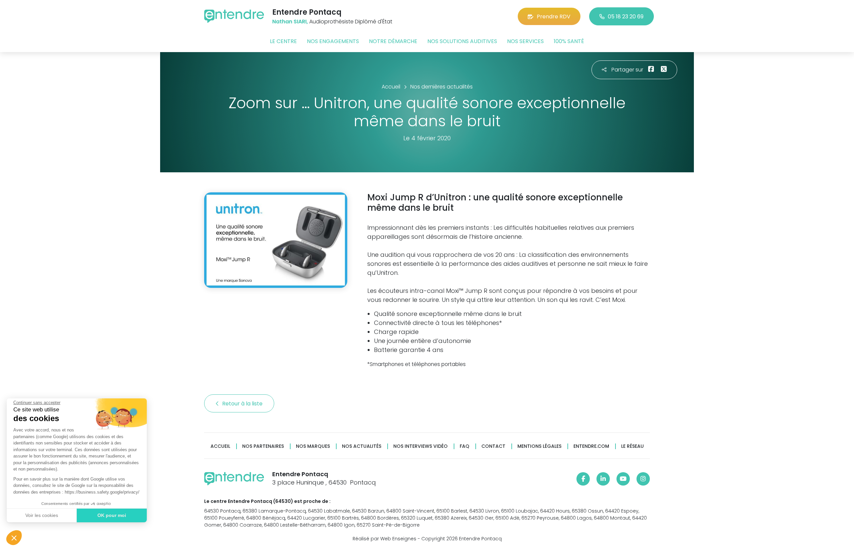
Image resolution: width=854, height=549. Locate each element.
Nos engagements (333, 41)
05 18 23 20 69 (626, 16)
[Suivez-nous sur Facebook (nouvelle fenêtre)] (583, 479)
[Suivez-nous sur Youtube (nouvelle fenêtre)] (623, 479)
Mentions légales (539, 446)
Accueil (220, 446)
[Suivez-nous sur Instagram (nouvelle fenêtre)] (643, 479)
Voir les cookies (41, 515)
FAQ (464, 446)
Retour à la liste (243, 403)
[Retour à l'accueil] (234, 16)
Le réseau (632, 446)
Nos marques (313, 446)
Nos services (525, 41)
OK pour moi (111, 515)
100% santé (569, 41)
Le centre (283, 41)
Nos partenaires (263, 446)
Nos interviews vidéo (420, 446)
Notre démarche (393, 41)
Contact (493, 446)
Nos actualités (361, 446)
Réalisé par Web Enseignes (384, 538)
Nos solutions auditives (462, 41)
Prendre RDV (553, 16)
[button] (14, 538)
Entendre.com (591, 446)
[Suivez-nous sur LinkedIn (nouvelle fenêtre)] (603, 479)
